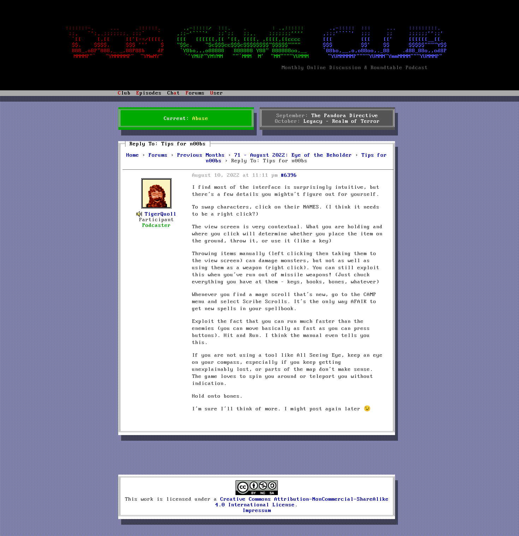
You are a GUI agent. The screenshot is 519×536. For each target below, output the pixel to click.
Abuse (200, 118)
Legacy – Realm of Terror (342, 121)
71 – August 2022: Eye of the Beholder (293, 155)
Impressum (257, 510)
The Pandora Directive (344, 116)
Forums (158, 155)
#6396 (289, 175)
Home (132, 155)
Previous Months (201, 155)
